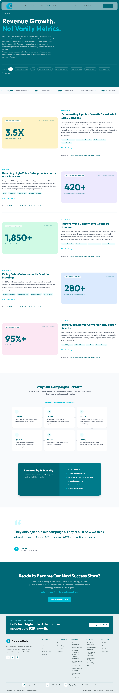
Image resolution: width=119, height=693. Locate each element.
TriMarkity (7, 73)
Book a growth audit (98, 625)
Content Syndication (45, 69)
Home (26, 5)
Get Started (108, 6)
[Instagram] (17, 657)
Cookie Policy (109, 690)
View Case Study (66, 148)
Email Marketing (90, 69)
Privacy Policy (87, 690)
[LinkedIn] (8, 657)
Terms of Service (98, 690)
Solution (42, 5)
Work (48, 5)
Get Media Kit (87, 5)
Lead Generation (77, 69)
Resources (78, 5)
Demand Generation (22, 69)
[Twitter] (13, 657)
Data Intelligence (104, 69)
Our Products (69, 5)
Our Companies (57, 5)
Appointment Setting (61, 69)
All (10, 69)
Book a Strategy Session (59, 600)
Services (33, 5)
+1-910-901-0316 (55, 685)
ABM (33, 69)
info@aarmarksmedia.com (34, 685)
